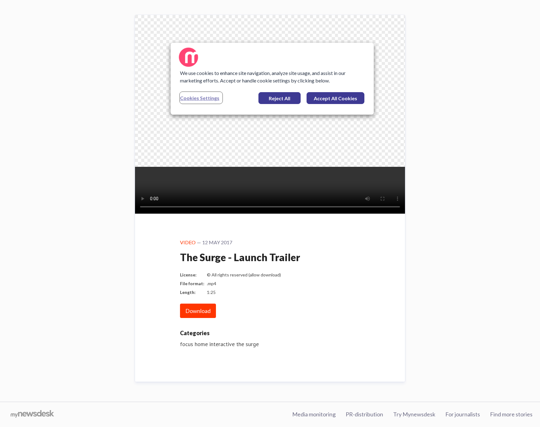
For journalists (462, 414)
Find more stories (511, 414)
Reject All (279, 98)
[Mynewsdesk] (32, 415)
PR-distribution (364, 414)
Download (198, 310)
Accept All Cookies (335, 98)
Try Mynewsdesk (414, 414)
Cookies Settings (199, 98)
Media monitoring (314, 414)
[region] (272, 79)
